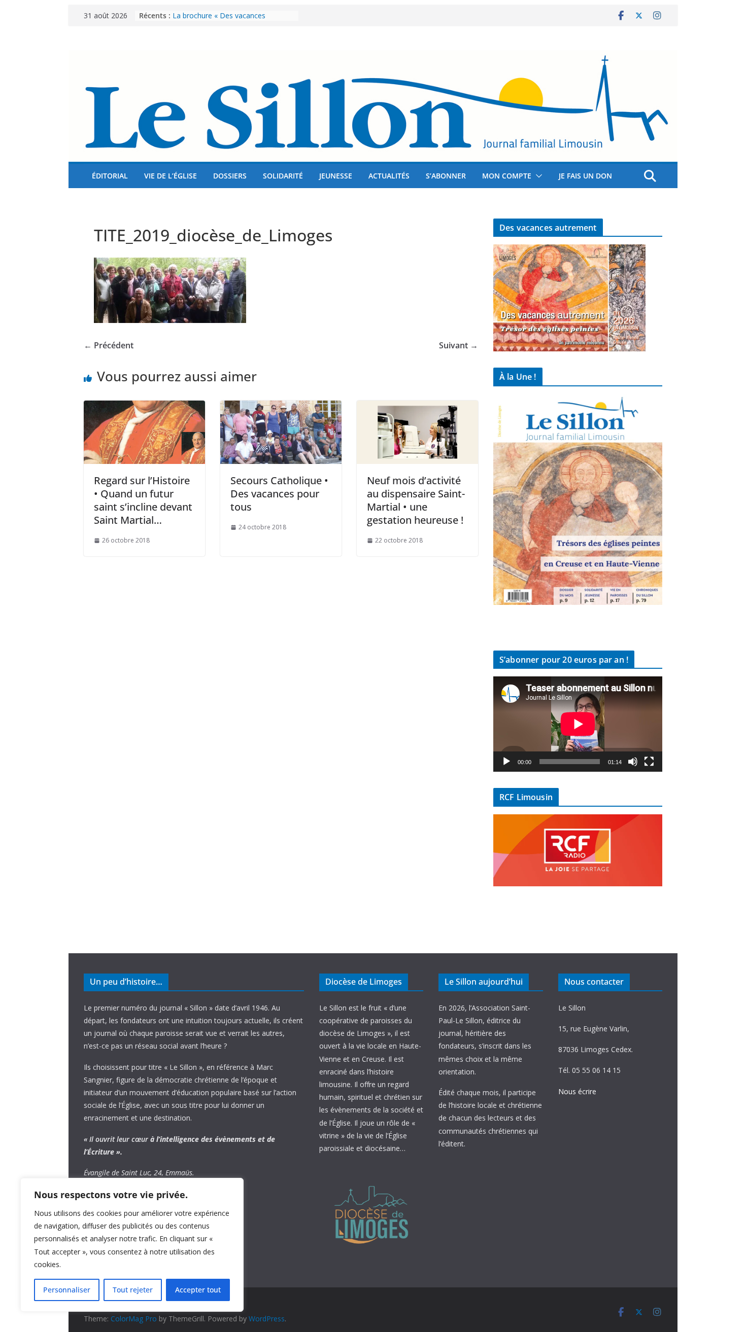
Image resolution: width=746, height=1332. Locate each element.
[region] (132, 1245)
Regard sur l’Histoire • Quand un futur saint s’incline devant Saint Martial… (143, 500)
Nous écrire (577, 1091)
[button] (536, 176)
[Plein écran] (649, 762)
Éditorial (110, 176)
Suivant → (458, 345)
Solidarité (283, 176)
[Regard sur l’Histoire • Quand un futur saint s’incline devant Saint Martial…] (144, 407)
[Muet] (633, 762)
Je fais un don (585, 176)
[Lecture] (506, 762)
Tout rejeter (133, 1289)
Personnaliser (66, 1289)
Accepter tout (198, 1289)
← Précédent (108, 345)
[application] (577, 723)
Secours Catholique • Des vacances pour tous (279, 494)
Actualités (389, 176)
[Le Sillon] (373, 57)
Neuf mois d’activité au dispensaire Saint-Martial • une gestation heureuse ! (416, 500)
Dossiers (230, 176)
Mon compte (506, 176)
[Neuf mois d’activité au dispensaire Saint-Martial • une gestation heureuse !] (417, 407)
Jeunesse (335, 176)
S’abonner (446, 176)
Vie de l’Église (170, 176)
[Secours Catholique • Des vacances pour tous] (281, 407)
